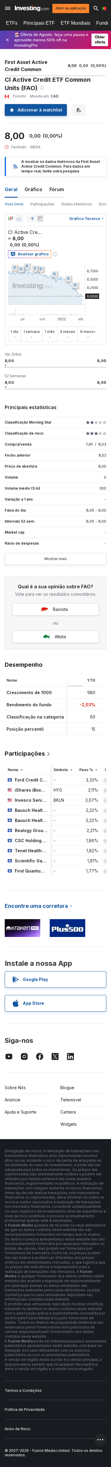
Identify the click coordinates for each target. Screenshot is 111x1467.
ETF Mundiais (75, 23)
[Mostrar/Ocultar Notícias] (40, 218)
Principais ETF (39, 23)
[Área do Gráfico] (19, 218)
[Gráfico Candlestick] (10, 218)
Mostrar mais (55, 558)
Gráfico (33, 189)
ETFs (11, 23)
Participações (42, 204)
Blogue (67, 1087)
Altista (60, 636)
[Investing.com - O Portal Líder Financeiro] (32, 8)
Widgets (68, 1124)
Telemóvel (70, 1099)
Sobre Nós (15, 1087)
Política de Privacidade (25, 1409)
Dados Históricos (77, 204)
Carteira (68, 1111)
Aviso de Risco (17, 1429)
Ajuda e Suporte (20, 1111)
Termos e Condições (23, 1390)
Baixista (60, 609)
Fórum (56, 189)
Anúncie (12, 1099)
